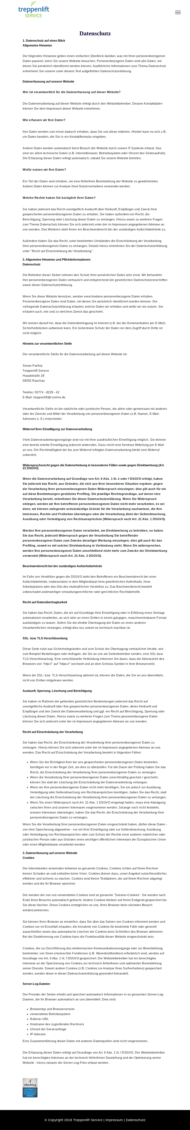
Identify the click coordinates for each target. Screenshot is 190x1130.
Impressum (114, 1120)
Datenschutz (136, 1120)
